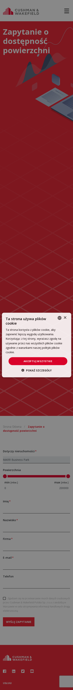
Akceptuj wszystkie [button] (38, 361)
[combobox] (60, 318)
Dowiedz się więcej (27, 352)
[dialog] (36, 345)
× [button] (64, 317)
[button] (36, 370)
